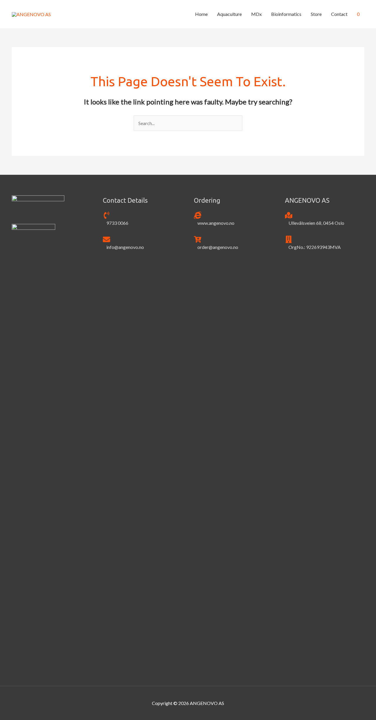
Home (201, 14)
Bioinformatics (286, 14)
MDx (256, 14)
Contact (339, 14)
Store (316, 14)
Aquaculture (229, 14)
